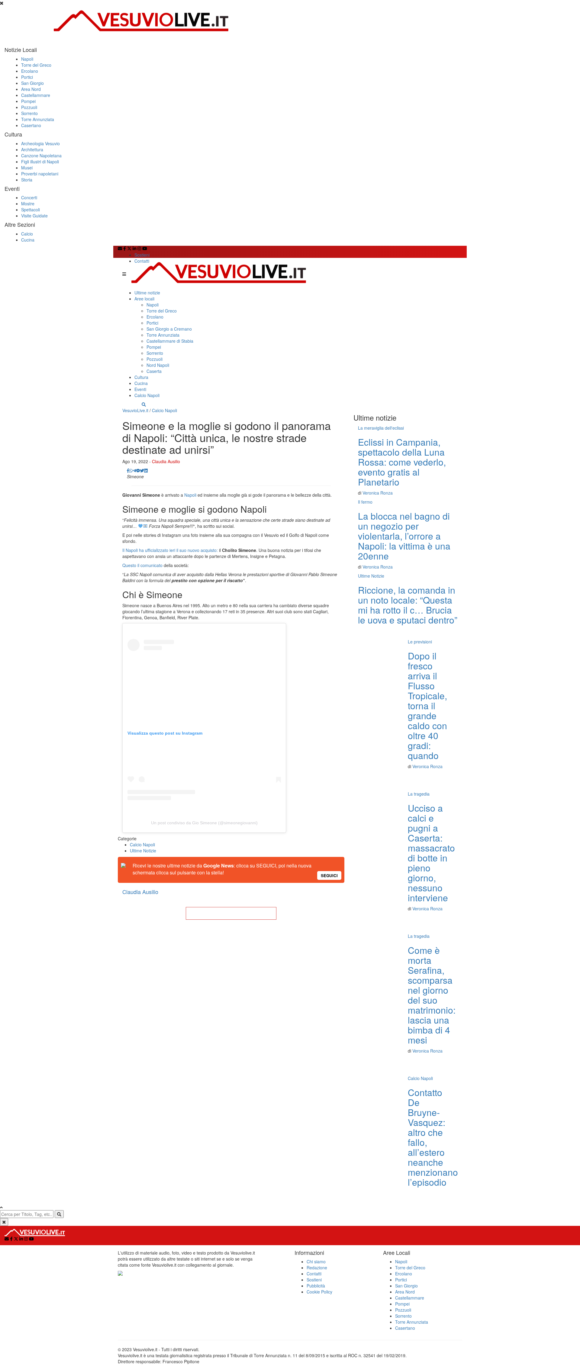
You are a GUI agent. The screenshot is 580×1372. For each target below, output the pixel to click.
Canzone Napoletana (41, 155)
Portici (27, 77)
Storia (26, 180)
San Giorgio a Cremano (169, 329)
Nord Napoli (158, 365)
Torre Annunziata (37, 119)
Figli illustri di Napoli (40, 162)
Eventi (140, 389)
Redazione (317, 1268)
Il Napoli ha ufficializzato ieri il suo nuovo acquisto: (170, 550)
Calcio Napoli (147, 395)
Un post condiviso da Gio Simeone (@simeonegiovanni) (204, 822)
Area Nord (31, 89)
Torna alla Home (231, 913)
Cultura (141, 377)
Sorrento (29, 113)
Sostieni (142, 255)
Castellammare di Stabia (170, 341)
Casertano (31, 125)
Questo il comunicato (142, 565)
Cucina (27, 240)
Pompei (28, 101)
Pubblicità (316, 1286)
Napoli (27, 59)
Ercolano (29, 71)
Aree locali (144, 299)
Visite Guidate (34, 216)
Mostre (27, 203)
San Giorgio (32, 83)
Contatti (141, 261)
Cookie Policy (319, 1292)
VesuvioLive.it (135, 410)
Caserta (154, 371)
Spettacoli (30, 210)
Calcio (27, 234)
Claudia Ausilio (166, 461)
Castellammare (35, 95)
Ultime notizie (147, 293)
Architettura (32, 149)
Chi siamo (316, 1261)
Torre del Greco (36, 65)
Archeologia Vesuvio (40, 143)
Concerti (29, 197)
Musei (27, 168)
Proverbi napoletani (39, 174)
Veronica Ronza (377, 493)
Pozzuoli (29, 107)
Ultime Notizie (143, 851)
